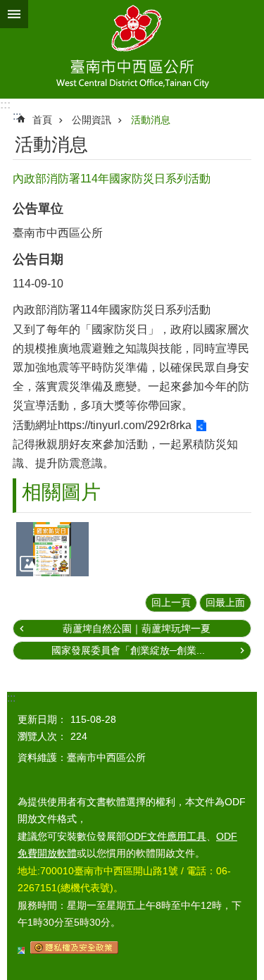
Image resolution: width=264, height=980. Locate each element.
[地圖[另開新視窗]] (21, 950)
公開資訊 (91, 119)
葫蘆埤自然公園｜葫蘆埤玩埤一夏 (136, 628)
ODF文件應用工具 (166, 836)
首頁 (42, 119)
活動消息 (150, 119)
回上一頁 (171, 602)
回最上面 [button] (225, 602)
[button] (52, 549)
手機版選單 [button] (14, 14)
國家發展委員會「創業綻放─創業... (128, 650)
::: (5, 105)
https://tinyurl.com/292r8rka (124, 425)
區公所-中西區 (132, 49)
